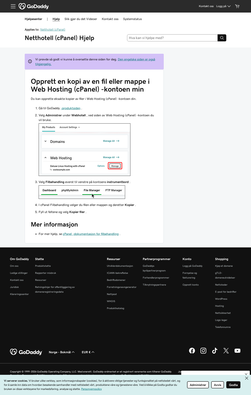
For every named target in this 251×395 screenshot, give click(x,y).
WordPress (221, 299)
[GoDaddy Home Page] (26, 352)
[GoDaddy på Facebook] (192, 353)
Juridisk (14, 287)
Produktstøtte (43, 266)
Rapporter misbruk (45, 273)
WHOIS (111, 301)
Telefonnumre (223, 327)
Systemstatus (132, 18)
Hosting (219, 306)
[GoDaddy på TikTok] (214, 353)
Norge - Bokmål (60, 352)
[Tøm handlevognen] (237, 6)
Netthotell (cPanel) (52, 29)
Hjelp (56, 18)
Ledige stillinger (19, 273)
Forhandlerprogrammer (156, 277)
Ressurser (40, 280)
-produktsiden (70, 108)
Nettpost (112, 294)
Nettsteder (221, 284)
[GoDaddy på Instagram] (203, 353)
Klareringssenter (19, 294)
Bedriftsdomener (116, 280)
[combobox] (172, 38)
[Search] (222, 37)
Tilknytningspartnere (154, 284)
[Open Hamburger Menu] (11, 6)
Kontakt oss (110, 18)
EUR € (86, 352)
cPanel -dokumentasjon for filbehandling (91, 233)
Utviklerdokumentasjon (120, 266)
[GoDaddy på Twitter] (226, 353)
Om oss (14, 266)
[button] (246, 374)
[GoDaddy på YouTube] (237, 353)
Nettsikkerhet (223, 313)
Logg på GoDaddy (192, 266)
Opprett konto (191, 284)
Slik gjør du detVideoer (81, 18)
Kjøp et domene (224, 266)
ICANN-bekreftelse (117, 273)
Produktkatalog (115, 308)
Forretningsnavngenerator (121, 287)
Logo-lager (221, 320)
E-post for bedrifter (225, 291)
